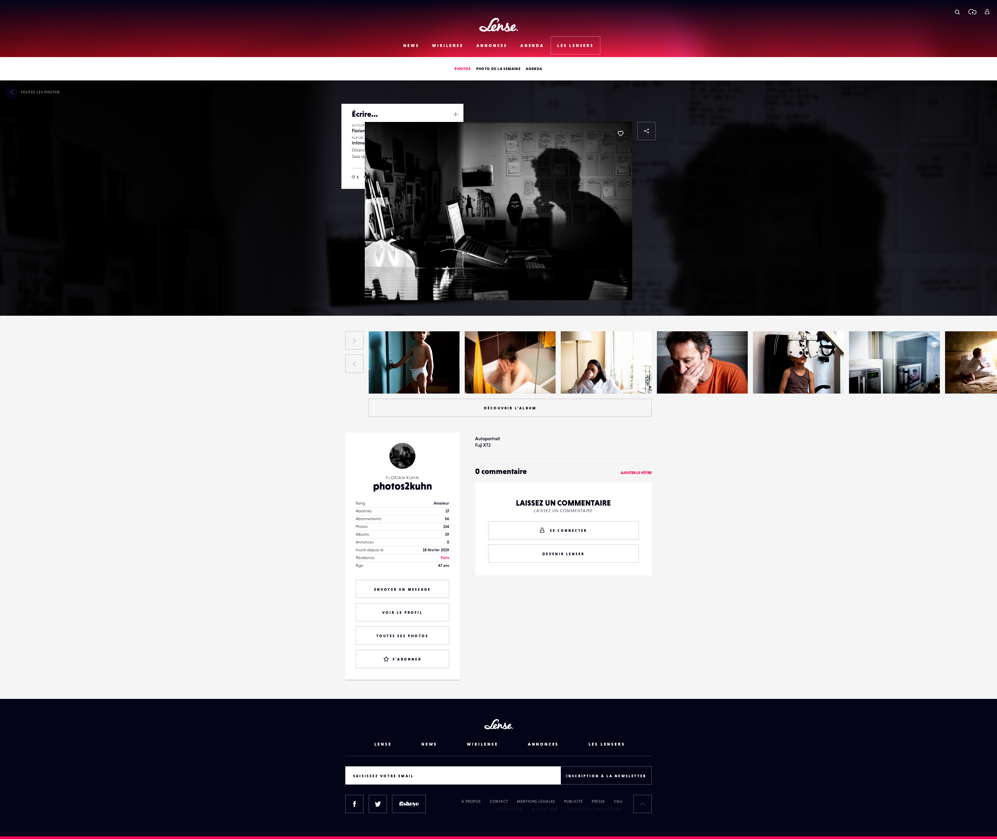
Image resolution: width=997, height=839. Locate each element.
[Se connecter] (987, 12)
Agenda (532, 45)
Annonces (491, 45)
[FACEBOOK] (354, 804)
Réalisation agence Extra (595, 809)
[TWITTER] (378, 804)
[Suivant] (354, 340)
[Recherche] (957, 12)
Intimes (359, 143)
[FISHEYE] (409, 804)
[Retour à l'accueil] (498, 25)
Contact (499, 801)
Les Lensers (575, 45)
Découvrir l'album (510, 408)
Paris (445, 557)
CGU (618, 801)
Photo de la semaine (498, 69)
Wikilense (447, 45)
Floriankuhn (363, 130)
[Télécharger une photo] (972, 12)
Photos (463, 69)
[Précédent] (354, 364)
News (411, 45)
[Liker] (620, 134)
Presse (598, 801)
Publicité (573, 801)
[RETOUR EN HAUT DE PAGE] (643, 804)
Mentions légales (536, 801)
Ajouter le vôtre (636, 473)
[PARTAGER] (646, 131)
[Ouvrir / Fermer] (455, 114)
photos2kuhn (402, 486)
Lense (383, 744)
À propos (471, 801)
